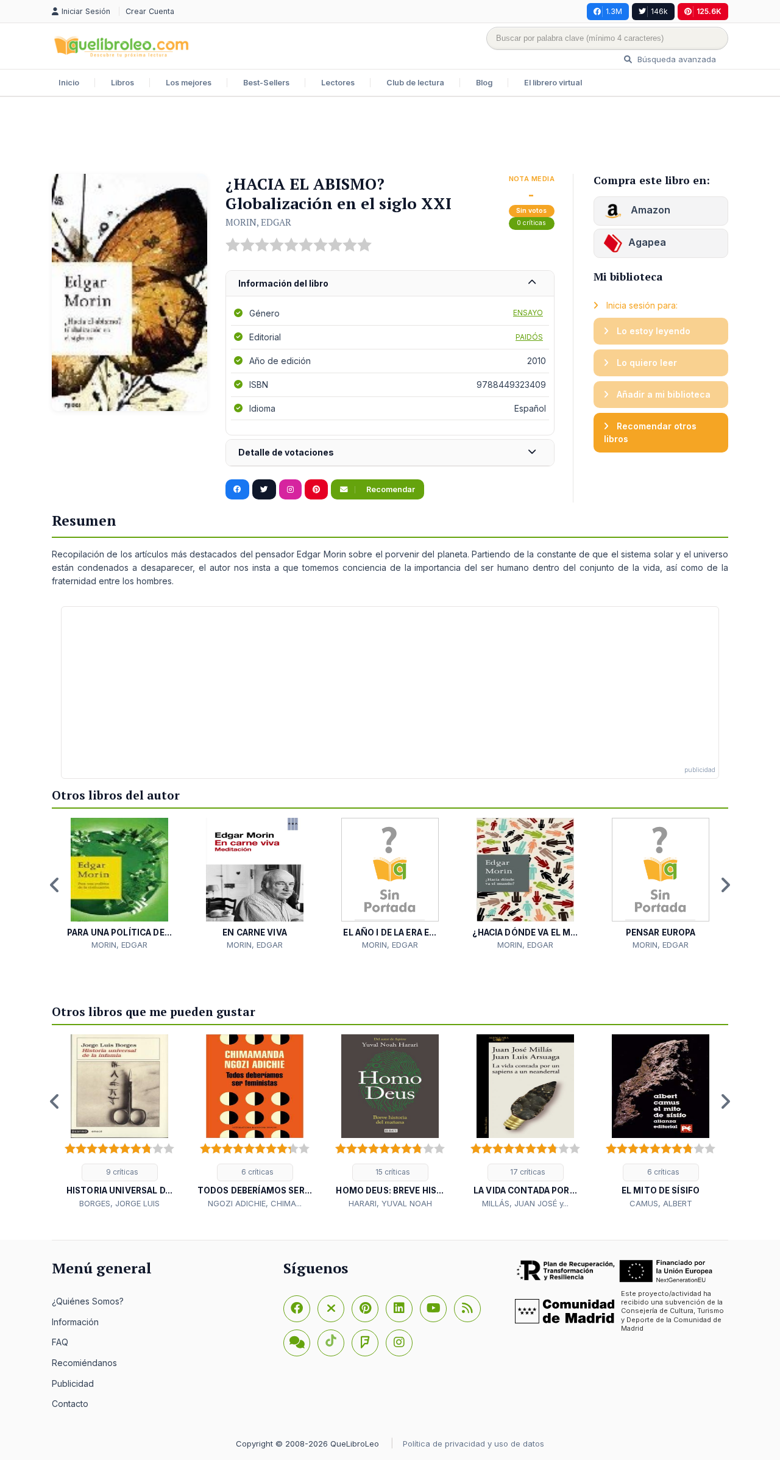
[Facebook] (296, 1308)
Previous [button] (55, 885)
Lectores (338, 82)
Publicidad (73, 1383)
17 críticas (526, 1171)
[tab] (390, 284)
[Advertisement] (390, 136)
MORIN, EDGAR (258, 222)
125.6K (709, 11)
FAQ (60, 1342)
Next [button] (725, 885)
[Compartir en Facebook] (237, 489)
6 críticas (256, 1171)
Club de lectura (415, 82)
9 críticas (121, 1171)
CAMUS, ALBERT (660, 1203)
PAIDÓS (529, 337)
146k (659, 11)
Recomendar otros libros (650, 433)
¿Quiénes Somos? (88, 1301)
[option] (119, 884)
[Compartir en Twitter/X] (264, 489)
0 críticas (531, 223)
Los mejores (188, 82)
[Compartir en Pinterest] (316, 489)
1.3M (614, 11)
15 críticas (392, 1171)
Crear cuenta (150, 11)
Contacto (70, 1403)
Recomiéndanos (84, 1363)
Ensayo (528, 312)
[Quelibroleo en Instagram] (290, 489)
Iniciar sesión (87, 11)
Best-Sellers (266, 82)
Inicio (68, 82)
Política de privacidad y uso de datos (473, 1443)
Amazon (649, 210)
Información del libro (283, 283)
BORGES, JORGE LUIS (119, 1203)
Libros (122, 82)
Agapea (647, 242)
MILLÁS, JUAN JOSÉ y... (525, 1203)
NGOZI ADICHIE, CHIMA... (255, 1203)
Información (75, 1322)
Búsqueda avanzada (675, 59)
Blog (484, 82)
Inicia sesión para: (641, 305)
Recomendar (389, 489)
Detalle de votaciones (286, 452)
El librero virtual (553, 82)
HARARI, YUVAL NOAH (390, 1203)
